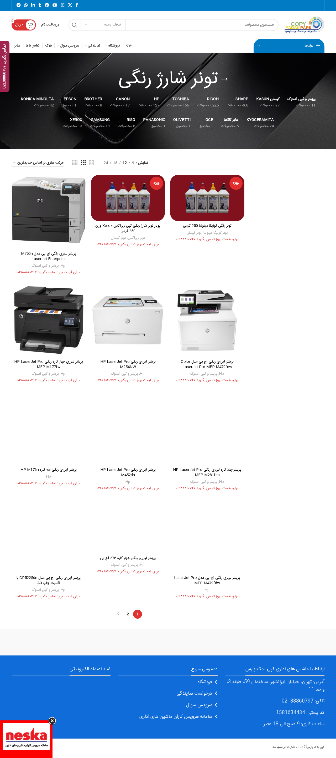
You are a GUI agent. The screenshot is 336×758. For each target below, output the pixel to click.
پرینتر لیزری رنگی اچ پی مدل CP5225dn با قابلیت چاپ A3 (49, 580)
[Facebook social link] (77, 5)
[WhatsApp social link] (25, 5)
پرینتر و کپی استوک (45, 266)
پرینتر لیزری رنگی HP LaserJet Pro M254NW (128, 364)
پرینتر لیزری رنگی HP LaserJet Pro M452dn (128, 472)
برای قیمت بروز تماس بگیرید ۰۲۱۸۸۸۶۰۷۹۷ (207, 239)
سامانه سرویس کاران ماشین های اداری (175, 717)
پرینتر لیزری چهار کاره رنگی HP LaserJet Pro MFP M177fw (48, 364)
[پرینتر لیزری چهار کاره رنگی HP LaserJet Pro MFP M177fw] (49, 320)
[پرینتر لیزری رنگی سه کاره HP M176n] (49, 428)
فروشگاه (204, 682)
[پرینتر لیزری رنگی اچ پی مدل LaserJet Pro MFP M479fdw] (207, 536)
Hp (63, 266)
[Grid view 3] (83, 163)
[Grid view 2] (91, 163)
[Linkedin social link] (33, 5)
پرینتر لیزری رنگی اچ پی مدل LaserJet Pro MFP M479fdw (207, 580)
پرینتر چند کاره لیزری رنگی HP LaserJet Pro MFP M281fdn (207, 472)
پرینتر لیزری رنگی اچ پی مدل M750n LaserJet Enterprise (48, 256)
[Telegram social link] (18, 5)
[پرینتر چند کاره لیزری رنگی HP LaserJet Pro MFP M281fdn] (207, 428)
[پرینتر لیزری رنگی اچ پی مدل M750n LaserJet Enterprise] (49, 212)
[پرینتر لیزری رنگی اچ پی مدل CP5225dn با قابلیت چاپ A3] (49, 536)
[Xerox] (302, 642)
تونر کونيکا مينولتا (215, 233)
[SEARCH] (75, 25)
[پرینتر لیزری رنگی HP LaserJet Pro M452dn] (128, 428)
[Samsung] (168, 642)
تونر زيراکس (136, 238)
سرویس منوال (199, 705)
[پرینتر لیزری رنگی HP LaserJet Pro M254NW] (128, 320)
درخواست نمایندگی (194, 694)
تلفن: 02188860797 (303, 701)
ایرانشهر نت (279, 747)
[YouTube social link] (55, 5)
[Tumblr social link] (40, 5)
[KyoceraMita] (34, 642)
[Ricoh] (123, 642)
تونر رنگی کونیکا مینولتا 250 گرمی (207, 226)
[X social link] (70, 5)
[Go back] (224, 79)
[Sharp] (212, 642)
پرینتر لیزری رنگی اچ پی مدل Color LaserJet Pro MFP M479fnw (207, 364)
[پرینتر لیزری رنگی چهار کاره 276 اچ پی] (128, 526)
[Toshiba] (257, 642)
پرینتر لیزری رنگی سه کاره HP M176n (48, 470)
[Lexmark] (78, 642)
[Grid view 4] (74, 163)
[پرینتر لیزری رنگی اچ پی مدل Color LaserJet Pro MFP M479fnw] (207, 320)
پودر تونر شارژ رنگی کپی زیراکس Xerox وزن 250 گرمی (127, 228)
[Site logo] (304, 25)
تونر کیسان (194, 233)
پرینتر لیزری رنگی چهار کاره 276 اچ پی (128, 558)
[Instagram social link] (62, 5)
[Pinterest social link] (47, 5)
